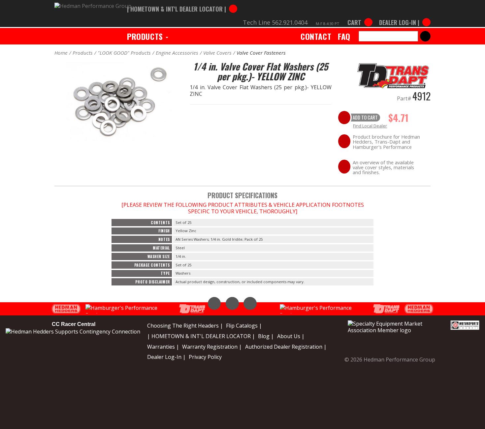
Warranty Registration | (212, 346)
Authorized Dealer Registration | (286, 346)
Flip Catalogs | (244, 325)
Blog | (266, 336)
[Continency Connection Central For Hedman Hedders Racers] (73, 331)
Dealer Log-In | (166, 357)
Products (146, 36)
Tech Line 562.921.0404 (275, 22)
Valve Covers (217, 52)
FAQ (344, 36)
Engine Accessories (177, 52)
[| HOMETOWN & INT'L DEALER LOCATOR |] (182, 2)
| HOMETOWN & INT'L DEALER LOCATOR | (201, 336)
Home (61, 52)
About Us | (291, 336)
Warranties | (163, 346)
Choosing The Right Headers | (185, 325)
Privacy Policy (205, 357)
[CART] (360, 15)
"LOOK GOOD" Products (124, 52)
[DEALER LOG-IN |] (403, 15)
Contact (316, 36)
